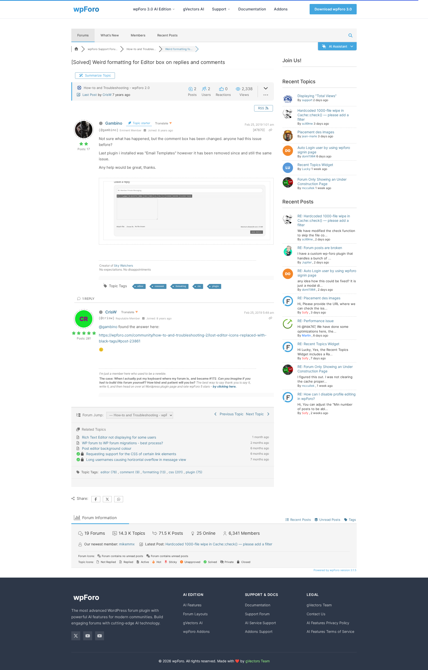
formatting (181, 286)
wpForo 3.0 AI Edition (152, 9)
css (199, 286)
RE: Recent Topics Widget (318, 344)
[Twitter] (75, 635)
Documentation (252, 9)
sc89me (307, 123)
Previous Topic (230, 414)
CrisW (107, 95)
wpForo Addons (196, 631)
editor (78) (109, 472)
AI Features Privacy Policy (328, 623)
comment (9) (130, 472)
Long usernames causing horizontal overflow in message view (136, 459)
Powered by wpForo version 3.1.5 (334, 570)
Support (219, 9)
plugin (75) (194, 472)
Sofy (305, 312)
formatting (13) (155, 472)
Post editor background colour (106, 448)
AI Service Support (260, 623)
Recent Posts (167, 35)
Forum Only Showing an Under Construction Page (322, 181)
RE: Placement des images (318, 298)
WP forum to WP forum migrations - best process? (122, 443)
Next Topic (256, 414)
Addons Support (258, 631)
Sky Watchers (123, 265)
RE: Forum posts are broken (319, 248)
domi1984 (309, 156)
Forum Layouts (195, 614)
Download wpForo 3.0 (333, 9)
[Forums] (76, 49)
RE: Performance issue (315, 321)
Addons (281, 9)
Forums (83, 35)
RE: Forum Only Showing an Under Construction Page (325, 368)
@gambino (108, 326)
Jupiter (307, 262)
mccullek (308, 188)
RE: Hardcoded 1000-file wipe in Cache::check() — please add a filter (323, 220)
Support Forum (257, 614)
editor (140, 286)
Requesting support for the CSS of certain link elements (131, 454)
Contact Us (316, 614)
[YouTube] (87, 635)
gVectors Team (319, 605)
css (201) (176, 472)
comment (159, 286)
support (307, 100)
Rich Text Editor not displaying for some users (119, 437)
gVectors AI (193, 9)
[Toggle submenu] (173, 9)
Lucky (306, 169)
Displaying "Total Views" (317, 96)
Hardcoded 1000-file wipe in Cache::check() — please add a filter (323, 114)
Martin (306, 335)
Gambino (113, 123)
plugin (215, 286)
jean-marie (309, 136)
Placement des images (315, 132)
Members (138, 35)
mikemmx (127, 544)
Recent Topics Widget (315, 165)
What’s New (110, 35)
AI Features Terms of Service (330, 631)
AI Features (192, 605)
